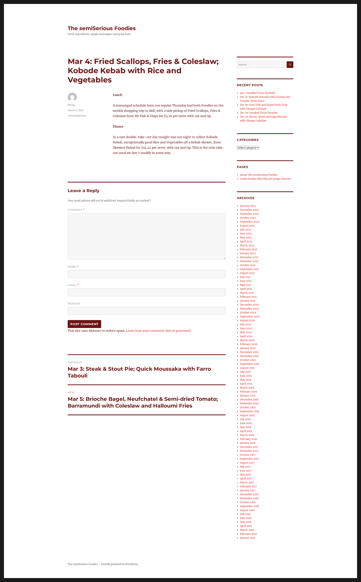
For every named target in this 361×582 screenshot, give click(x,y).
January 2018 (247, 443)
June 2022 (246, 233)
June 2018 (246, 423)
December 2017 (249, 447)
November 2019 (249, 356)
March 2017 (247, 482)
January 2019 (248, 395)
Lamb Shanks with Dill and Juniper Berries (265, 178)
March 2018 (247, 435)
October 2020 (248, 312)
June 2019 (246, 375)
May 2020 (246, 332)
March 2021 (247, 292)
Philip (71, 105)
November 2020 (249, 308)
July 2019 (245, 372)
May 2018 (245, 427)
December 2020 (249, 304)
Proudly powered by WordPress (119, 564)
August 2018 (247, 415)
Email (73, 285)
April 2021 (246, 289)
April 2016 (246, 526)
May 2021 (245, 285)
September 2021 (249, 269)
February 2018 (248, 439)
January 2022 (248, 253)
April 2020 (246, 336)
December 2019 (249, 352)
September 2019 (249, 364)
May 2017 (245, 474)
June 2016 (246, 518)
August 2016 (247, 510)
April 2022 (246, 241)
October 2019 (248, 360)
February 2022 (248, 249)
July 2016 (245, 514)
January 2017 (247, 490)
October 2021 (248, 265)
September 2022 (249, 221)
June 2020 (246, 328)
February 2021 (248, 296)
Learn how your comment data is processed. (158, 330)
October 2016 (248, 502)
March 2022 (247, 245)
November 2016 (249, 498)
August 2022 (247, 225)
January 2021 (247, 300)
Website (74, 303)
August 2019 (247, 368)
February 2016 (248, 534)
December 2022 (249, 209)
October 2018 (248, 407)
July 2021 (245, 277)
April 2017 (246, 478)
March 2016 (247, 530)
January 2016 (248, 537)
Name (73, 266)
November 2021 (249, 261)
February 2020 (248, 344)
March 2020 (247, 340)
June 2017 (246, 470)
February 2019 (248, 391)
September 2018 (249, 411)
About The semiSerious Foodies (259, 175)
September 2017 (249, 458)
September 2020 (249, 316)
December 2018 (249, 399)
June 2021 (246, 281)
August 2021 (247, 273)
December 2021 (249, 257)
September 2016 (249, 506)
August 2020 (247, 320)
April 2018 (246, 431)
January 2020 (248, 348)
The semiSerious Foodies (102, 28)
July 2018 (245, 419)
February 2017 (248, 486)
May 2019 (245, 379)
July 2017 (245, 466)
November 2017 (249, 451)
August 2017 (247, 462)
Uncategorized (77, 115)
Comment (76, 209)
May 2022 (246, 237)
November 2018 (249, 403)
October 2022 (248, 217)
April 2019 (246, 383)
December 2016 (249, 494)
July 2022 (245, 229)
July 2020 (245, 324)
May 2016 (245, 522)
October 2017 (248, 454)
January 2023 (248, 206)
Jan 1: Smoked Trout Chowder (257, 93)
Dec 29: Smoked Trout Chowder (259, 112)
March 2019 (247, 387)
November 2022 (249, 213)
